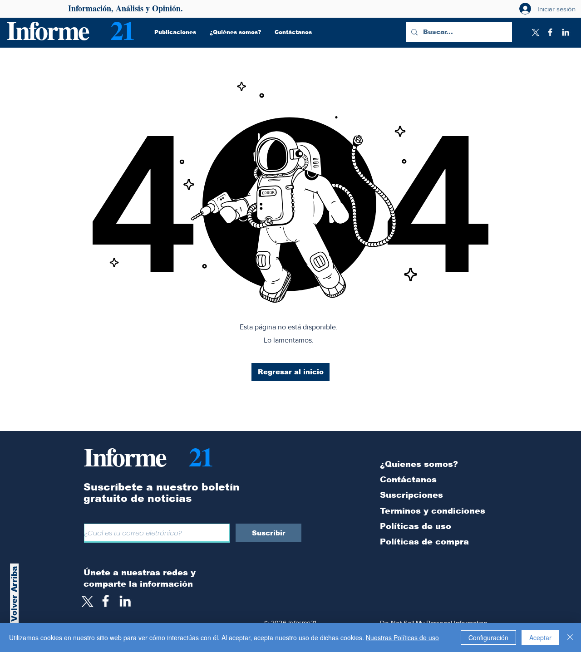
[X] (535, 32)
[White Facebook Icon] (105, 601)
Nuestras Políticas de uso (402, 637)
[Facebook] (550, 32)
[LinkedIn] (566, 32)
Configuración (488, 637)
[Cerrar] (570, 637)
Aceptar (540, 637)
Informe (47, 29)
